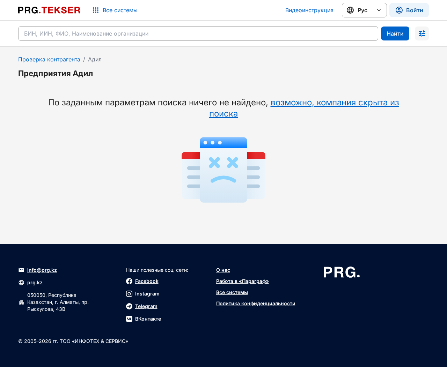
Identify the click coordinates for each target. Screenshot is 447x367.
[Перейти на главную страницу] (49, 10)
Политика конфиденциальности (255, 303)
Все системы (232, 292)
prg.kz (35, 282)
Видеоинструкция (309, 10)
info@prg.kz (42, 270)
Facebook (147, 281)
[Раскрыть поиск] (422, 33)
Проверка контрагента (49, 59)
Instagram (147, 294)
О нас (223, 270)
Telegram (146, 306)
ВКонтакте (148, 319)
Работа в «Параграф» (242, 281)
